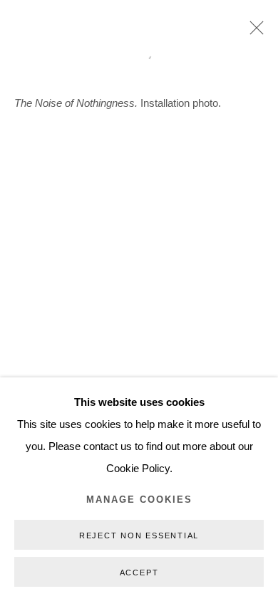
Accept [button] (139, 572)
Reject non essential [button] (139, 535)
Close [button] (253, 32)
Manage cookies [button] (139, 500)
